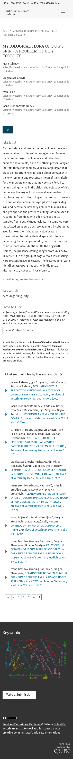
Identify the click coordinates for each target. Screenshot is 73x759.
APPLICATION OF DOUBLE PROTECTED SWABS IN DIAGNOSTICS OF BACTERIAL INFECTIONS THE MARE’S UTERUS (38, 442)
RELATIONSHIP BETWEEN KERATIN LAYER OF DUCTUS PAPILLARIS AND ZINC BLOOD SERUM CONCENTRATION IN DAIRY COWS (39, 497)
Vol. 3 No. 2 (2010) (13, 31)
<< (8, 597)
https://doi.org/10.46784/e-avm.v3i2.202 (24, 279)
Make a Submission (19, 695)
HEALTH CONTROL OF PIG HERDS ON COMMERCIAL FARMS (36, 525)
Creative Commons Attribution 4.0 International (32, 732)
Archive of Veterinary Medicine (22, 724)
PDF (7, 129)
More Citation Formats (19, 330)
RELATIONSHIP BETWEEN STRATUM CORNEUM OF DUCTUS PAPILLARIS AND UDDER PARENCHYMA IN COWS (39, 577)
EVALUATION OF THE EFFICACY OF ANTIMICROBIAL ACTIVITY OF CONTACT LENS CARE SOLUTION (35, 390)
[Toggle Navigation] (63, 12)
